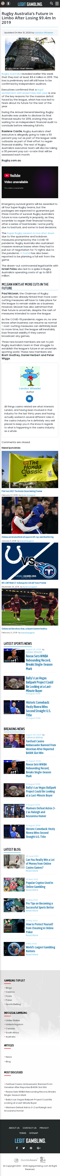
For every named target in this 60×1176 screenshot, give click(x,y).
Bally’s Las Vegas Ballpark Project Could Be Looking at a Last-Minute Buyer (39, 684)
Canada (10, 1028)
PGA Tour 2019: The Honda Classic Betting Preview (22, 491)
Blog (8, 1061)
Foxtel (26, 253)
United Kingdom (14, 1024)
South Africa (12, 1032)
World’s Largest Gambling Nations (40, 949)
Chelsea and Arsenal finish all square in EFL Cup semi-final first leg (28, 537)
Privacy (44, 1127)
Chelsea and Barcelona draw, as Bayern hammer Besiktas (24, 628)
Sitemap (33, 1133)
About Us (14, 1127)
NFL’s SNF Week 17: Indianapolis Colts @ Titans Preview (24, 583)
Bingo (9, 987)
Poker (9, 1000)
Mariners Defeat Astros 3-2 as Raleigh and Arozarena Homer (41, 812)
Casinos (10, 991)
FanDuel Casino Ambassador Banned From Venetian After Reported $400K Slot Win (41, 747)
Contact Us (29, 1127)
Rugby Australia (11, 74)
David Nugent (27, 541)
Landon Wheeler (44, 32)
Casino (7, 746)
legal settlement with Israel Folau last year (25, 91)
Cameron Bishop (34, 737)
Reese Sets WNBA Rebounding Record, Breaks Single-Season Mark (39, 662)
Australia (10, 1036)
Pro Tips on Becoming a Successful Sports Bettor (40, 905)
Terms (22, 1133)
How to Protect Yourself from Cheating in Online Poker (40, 928)
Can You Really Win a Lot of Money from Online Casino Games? (40, 863)
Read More (32, 870)
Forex (9, 996)
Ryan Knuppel (28, 495)
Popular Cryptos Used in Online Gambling (39, 884)
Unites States (13, 1020)
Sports (7, 661)
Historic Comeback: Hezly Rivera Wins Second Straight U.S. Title (38, 708)
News (9, 1056)
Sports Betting (13, 1004)
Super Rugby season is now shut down (30, 233)
